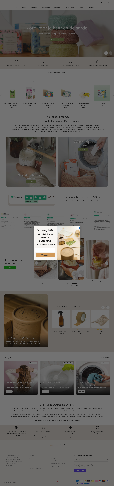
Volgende (45, 255)
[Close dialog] (78, 228)
